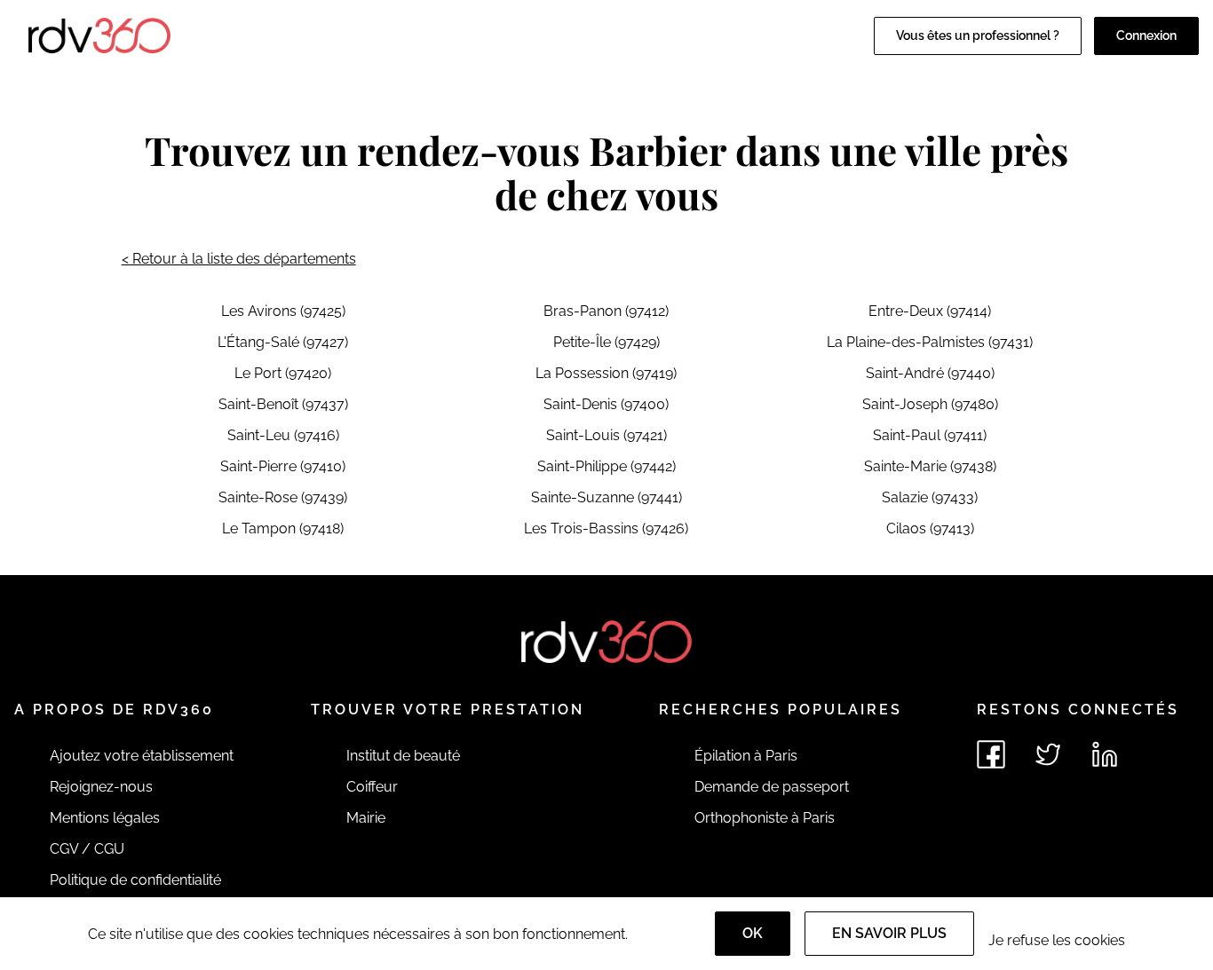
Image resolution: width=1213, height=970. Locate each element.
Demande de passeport (771, 786)
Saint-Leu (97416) (283, 435)
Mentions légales (105, 817)
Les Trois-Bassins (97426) (606, 528)
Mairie (365, 817)
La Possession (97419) (606, 373)
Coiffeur (372, 786)
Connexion (1146, 35)
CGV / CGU (87, 848)
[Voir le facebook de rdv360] (991, 754)
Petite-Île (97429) (606, 342)
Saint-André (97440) (930, 373)
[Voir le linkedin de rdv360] (1104, 754)
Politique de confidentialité (135, 879)
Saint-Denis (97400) (606, 404)
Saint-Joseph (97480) (930, 404)
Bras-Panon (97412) (606, 311)
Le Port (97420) (282, 373)
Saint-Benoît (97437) (283, 404)
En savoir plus (889, 933)
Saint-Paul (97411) (930, 435)
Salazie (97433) (930, 497)
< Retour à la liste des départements (239, 258)
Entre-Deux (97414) (929, 311)
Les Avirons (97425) (283, 311)
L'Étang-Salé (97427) (283, 342)
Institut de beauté (403, 755)
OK (752, 933)
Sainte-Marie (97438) (930, 466)
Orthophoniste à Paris (764, 817)
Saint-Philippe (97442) (606, 466)
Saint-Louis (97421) (606, 435)
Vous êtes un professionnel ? (977, 35)
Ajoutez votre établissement (142, 755)
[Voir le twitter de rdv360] (1048, 754)
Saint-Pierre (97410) (282, 466)
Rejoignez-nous (101, 786)
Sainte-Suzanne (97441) (606, 497)
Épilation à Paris (745, 755)
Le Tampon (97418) (283, 528)
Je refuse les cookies (1056, 940)
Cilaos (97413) (930, 528)
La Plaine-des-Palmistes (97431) (930, 342)
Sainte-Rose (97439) (282, 497)
